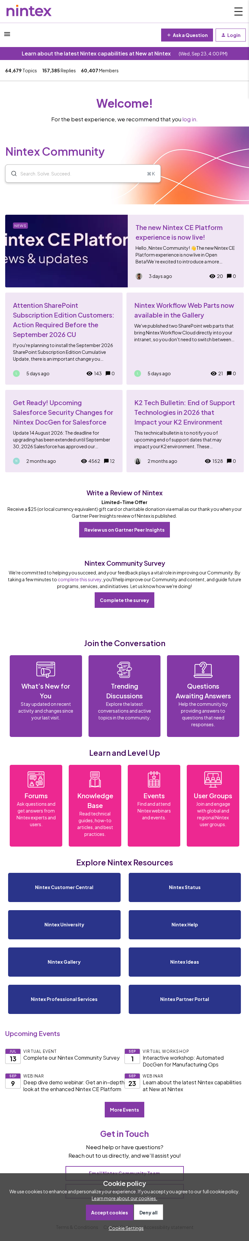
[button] (124, 1228)
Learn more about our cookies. (124, 1198)
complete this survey (79, 579)
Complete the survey (124, 600)
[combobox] (83, 173)
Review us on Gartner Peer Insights (124, 530)
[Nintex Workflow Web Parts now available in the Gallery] (185, 339)
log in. (190, 119)
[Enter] (11, 173)
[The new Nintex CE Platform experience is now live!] (124, 251)
